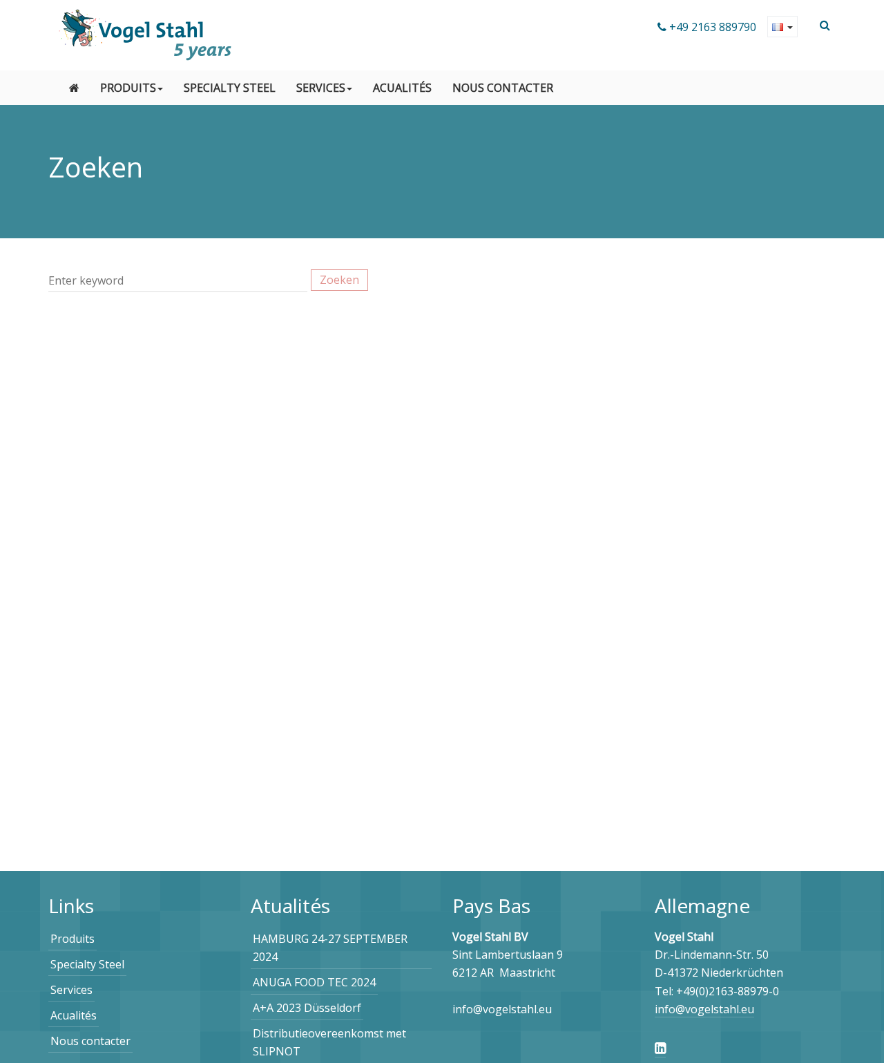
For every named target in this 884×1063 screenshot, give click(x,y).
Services (320, 87)
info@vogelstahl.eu (704, 1009)
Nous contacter (502, 87)
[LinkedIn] (660, 1047)
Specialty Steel (230, 87)
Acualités (402, 87)
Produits (128, 87)
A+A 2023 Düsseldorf (307, 1007)
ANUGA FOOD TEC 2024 (314, 982)
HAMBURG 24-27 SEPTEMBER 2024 (330, 947)
